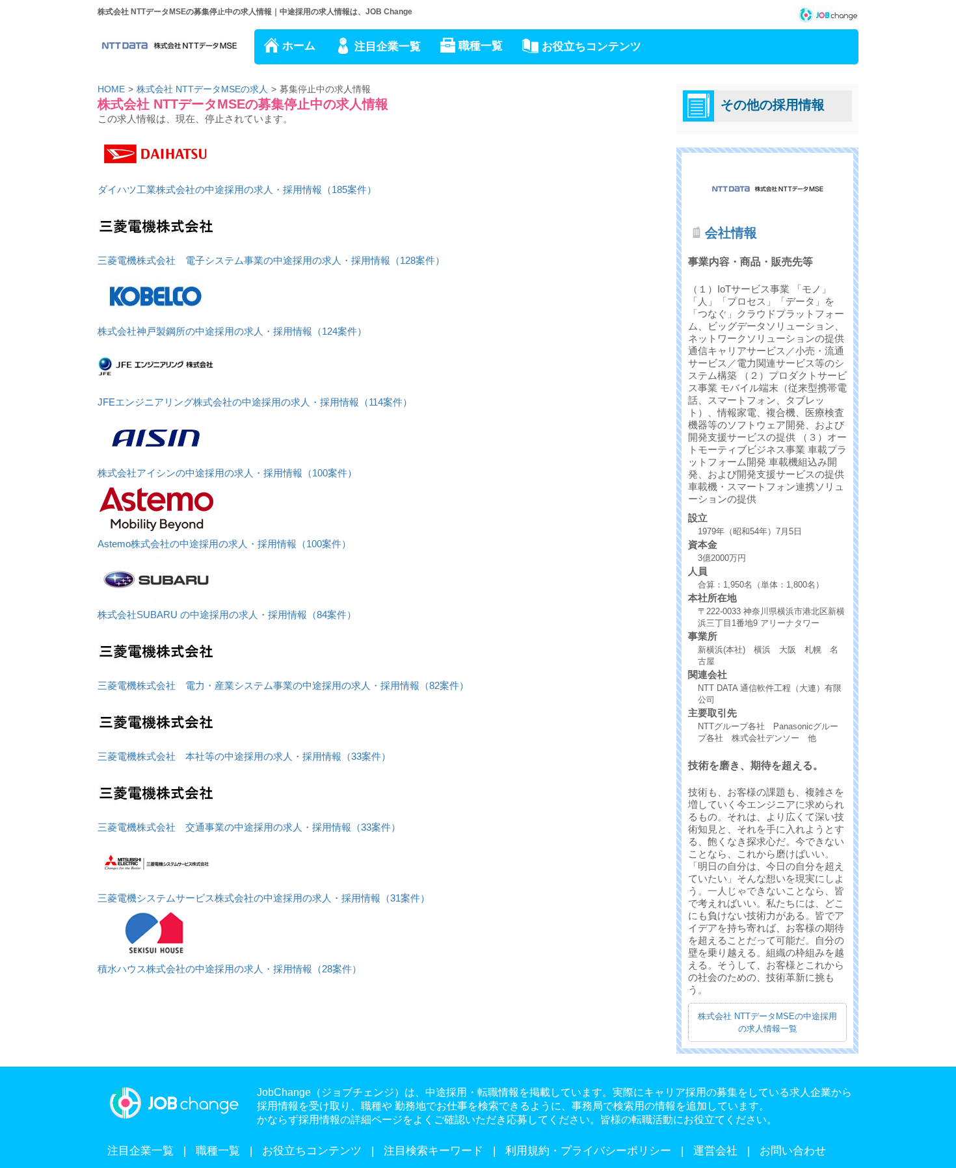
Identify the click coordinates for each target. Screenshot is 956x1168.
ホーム (298, 46)
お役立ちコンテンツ (591, 46)
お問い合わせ (793, 1151)
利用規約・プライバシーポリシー (588, 1151)
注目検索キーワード (433, 1151)
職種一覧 (480, 46)
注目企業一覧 (387, 46)
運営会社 (715, 1151)
